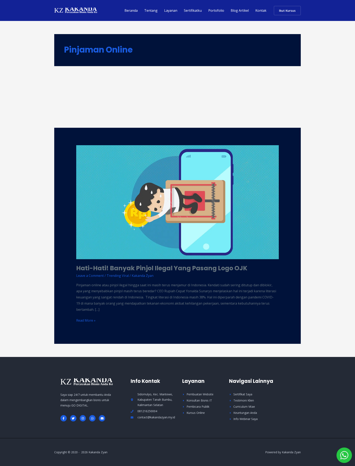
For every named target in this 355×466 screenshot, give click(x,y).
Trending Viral (118, 275)
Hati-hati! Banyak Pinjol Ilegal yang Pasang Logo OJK (161, 268)
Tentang (151, 10)
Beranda (131, 10)
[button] (287, 10)
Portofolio (216, 10)
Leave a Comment (90, 275)
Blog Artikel (240, 10)
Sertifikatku (193, 10)
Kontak (260, 10)
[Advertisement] (177, 97)
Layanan (170, 10)
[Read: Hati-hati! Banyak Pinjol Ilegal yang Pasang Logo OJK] (177, 202)
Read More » (86, 320)
